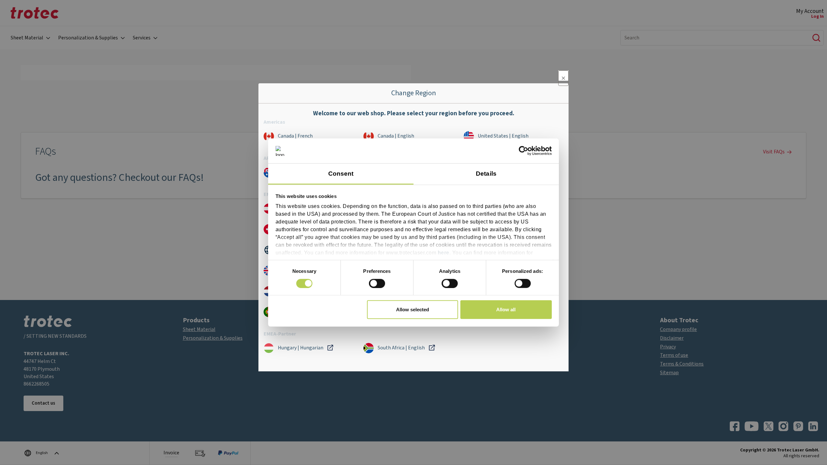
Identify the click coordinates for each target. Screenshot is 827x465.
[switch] (377, 283)
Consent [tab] (341, 173)
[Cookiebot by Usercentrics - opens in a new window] (523, 151)
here (443, 252)
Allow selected (412, 309)
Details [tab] (486, 173)
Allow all (506, 309)
